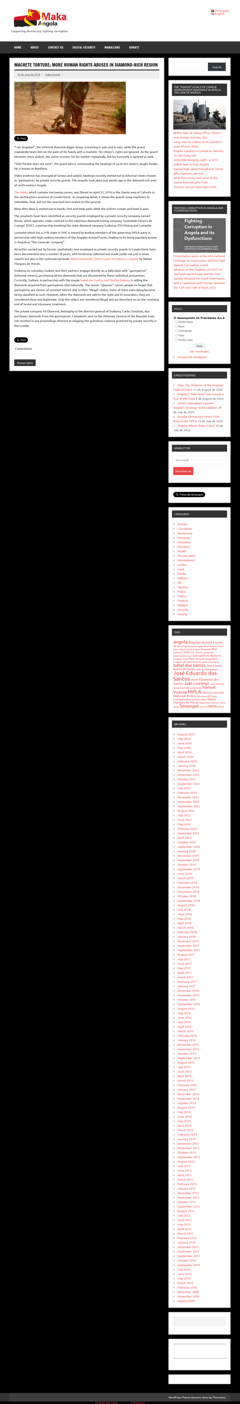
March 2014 (185, 1130)
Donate (134, 47)
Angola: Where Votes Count (196, 425)
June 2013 (185, 1170)
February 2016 (187, 1035)
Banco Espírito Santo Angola (190, 646)
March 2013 (185, 1179)
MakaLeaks (112, 47)
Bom (181, 326)
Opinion (183, 587)
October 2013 (187, 1152)
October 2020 (187, 842)
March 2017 (185, 977)
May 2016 (184, 1022)
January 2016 (187, 1040)
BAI (174, 646)
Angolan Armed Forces (205, 642)
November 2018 (188, 891)
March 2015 (185, 1080)
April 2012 (184, 1229)
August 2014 (186, 1107)
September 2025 (189, 783)
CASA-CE (188, 652)
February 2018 (187, 932)
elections (215, 655)
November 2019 (188, 860)
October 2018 (187, 896)
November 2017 (188, 945)
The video (20, 192)
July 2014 (184, 1112)
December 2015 (188, 1044)
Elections (184, 546)
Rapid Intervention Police (213, 702)
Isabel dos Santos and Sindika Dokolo (104, 280)
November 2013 (188, 1148)
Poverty (183, 600)
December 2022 (188, 797)
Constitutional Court (182, 655)
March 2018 (185, 927)
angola (180, 642)
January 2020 (187, 851)
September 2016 (189, 1004)
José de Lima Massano (207, 669)
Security (183, 609)
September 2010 (189, 1265)
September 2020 (189, 846)
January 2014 (187, 1139)
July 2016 (184, 1013)
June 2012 (185, 1220)
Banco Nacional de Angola (186, 649)
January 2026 (187, 765)
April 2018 (184, 923)
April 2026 (184, 752)
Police (182, 591)
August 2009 (186, 1301)
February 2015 (187, 1085)
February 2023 (187, 792)
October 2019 (187, 864)
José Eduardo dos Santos (195, 676)
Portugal (178, 699)
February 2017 (187, 981)
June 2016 (185, 1017)
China (198, 652)
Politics (182, 596)
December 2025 (188, 770)
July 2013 (184, 1166)
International (186, 560)
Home (17, 47)
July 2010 (184, 1269)
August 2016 (186, 1008)
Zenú (221, 706)
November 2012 (188, 1197)
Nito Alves (202, 696)
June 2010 (185, 1274)
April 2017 (184, 972)
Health (182, 551)
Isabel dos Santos (189, 665)
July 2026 (184, 738)
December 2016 (188, 990)
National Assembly (213, 692)
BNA (214, 649)
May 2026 (184, 747)
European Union (180, 658)
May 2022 (184, 824)
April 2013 (184, 1175)
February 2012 (187, 1238)
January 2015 (187, 1089)
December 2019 (188, 855)
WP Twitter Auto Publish (106, 1402)
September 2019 (189, 869)
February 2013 (187, 1184)
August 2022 (186, 810)
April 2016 (184, 1026)
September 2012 (189, 1206)
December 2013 (188, 1143)
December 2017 (188, 941)
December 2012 (188, 1193)
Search (216, 67)
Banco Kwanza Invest (213, 646)
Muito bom (185, 321)
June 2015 (185, 1071)
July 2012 (184, 1215)
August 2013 (186, 1161)
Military (183, 578)
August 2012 (186, 1211)
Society (182, 614)
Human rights (25, 362)
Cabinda (177, 652)
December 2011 (188, 1247)
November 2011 (188, 1251)
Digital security (84, 47)
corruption (201, 655)
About (35, 47)
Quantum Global (199, 699)
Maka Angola (52, 74)
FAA (191, 658)
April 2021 (184, 837)
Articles (183, 524)
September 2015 (189, 1058)
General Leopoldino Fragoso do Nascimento (195, 660)
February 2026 (187, 761)
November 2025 (188, 774)
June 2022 (185, 819)
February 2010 (187, 1287)
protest (187, 699)
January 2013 (187, 1188)
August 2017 (186, 954)
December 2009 (188, 1292)
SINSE (176, 706)
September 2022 (189, 806)
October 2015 (187, 1053)
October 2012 (187, 1202)
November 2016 (188, 995)
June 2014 (185, 1116)
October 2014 (187, 1103)
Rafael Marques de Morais (194, 700)
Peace (214, 696)
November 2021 (188, 833)
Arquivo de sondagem (192, 357)
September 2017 (189, 950)
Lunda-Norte (196, 687)
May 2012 (184, 1224)
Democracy (185, 533)
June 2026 (185, 743)
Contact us (55, 47)
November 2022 (188, 801)
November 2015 (188, 1049)
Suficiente (185, 330)
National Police (184, 696)
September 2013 (189, 1157)
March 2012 (185, 1233)
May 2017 (184, 968)
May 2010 (184, 1278)
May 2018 (184, 918)
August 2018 (186, 905)
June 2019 (185, 873)
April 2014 (184, 1125)
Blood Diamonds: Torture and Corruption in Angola (104, 258)
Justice (182, 564)
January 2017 (187, 986)
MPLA (194, 692)
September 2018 (189, 900)
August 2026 (186, 734)
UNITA (212, 706)
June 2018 (185, 914)
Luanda (184, 687)
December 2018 (188, 887)
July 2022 (184, 815)
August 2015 (186, 1062)
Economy (184, 537)
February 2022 (187, 828)
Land (181, 569)
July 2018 (184, 909)
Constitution (208, 652)
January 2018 (187, 936)
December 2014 (188, 1094)
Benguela (206, 649)
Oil (179, 582)
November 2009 (188, 1296)
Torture (203, 706)
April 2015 (184, 1076)
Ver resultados (199, 351)
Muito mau (185, 339)
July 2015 (184, 1067)
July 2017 (184, 959)
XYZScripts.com (138, 1402)
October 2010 (187, 1260)
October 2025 (187, 779)
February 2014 (187, 1134)
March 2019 (185, 878)
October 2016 (187, 999)
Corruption (185, 528)
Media (182, 573)
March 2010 (185, 1283)
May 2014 (184, 1121)
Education (184, 542)
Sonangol (189, 706)
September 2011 (189, 1256)
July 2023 (184, 788)
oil (209, 696)
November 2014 (188, 1098)
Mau (181, 335)
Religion (183, 605)
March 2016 (185, 1031)
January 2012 (187, 1242)
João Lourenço (196, 683)
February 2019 (187, 882)
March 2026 (185, 756)
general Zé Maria (210, 661)
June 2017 (185, 963)
